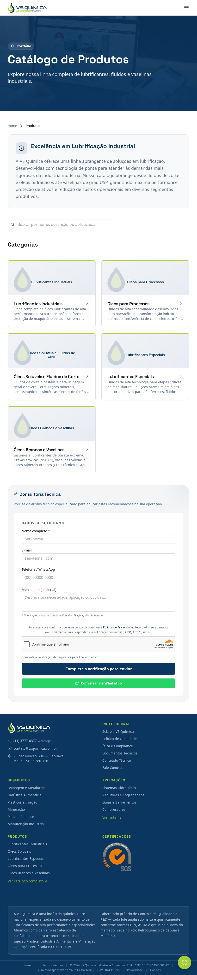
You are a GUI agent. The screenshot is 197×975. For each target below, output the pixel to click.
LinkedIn (29, 965)
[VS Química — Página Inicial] (27, 7)
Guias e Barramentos (119, 802)
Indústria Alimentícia (25, 795)
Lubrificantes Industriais (27, 844)
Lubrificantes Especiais (26, 858)
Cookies (155, 970)
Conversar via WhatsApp (101, 683)
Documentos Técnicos (119, 753)
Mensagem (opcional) (39, 589)
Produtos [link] (33, 125)
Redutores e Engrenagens (123, 795)
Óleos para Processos (25, 865)
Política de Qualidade (119, 738)
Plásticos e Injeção (22, 802)
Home (12, 125)
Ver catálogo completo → (28, 881)
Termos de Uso (53, 965)
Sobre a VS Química (118, 731)
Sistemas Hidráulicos (119, 787)
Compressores (113, 809)
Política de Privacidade (118, 627)
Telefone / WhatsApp (38, 569)
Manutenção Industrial (26, 824)
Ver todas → (112, 817)
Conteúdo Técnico (116, 760)
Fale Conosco (112, 767)
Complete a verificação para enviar (98, 668)
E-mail (27, 550)
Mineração (16, 809)
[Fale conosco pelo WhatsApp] (184, 962)
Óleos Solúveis (19, 851)
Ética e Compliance (117, 746)
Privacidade (135, 970)
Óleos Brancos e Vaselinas (29, 873)
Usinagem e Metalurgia (27, 787)
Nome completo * (36, 531)
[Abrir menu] (186, 8)
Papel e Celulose (21, 816)
